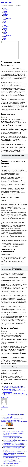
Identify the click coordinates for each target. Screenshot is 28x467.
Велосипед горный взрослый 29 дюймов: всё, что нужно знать (15, 441)
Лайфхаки (5, 14)
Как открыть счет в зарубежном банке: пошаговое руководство (14, 456)
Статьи (5, 17)
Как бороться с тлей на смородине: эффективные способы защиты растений (15, 394)
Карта (4, 22)
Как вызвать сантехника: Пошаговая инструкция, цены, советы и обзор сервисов (13, 433)
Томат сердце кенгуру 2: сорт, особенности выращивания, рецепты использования (14, 390)
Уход (4, 8)
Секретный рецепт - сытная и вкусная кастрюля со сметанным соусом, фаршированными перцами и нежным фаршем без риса (14, 422)
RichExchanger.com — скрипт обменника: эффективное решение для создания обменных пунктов (15, 453)
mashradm (9, 68)
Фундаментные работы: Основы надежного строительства (12, 462)
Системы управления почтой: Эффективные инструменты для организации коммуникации (12, 437)
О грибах (5, 19)
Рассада (5, 12)
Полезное (8, 18)
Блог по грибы (6, 2)
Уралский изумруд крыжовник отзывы (14, 387)
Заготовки (5, 9)
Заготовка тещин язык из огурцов (13, 386)
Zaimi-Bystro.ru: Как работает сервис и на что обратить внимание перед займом (15, 445)
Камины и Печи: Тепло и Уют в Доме (14, 443)
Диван (4, 21)
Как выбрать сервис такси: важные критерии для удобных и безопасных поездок (14, 449)
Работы (5, 11)
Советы (5, 15)
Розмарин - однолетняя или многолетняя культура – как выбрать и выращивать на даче (12, 416)
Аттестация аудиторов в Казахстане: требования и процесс (14, 459)
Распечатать (4, 397)
